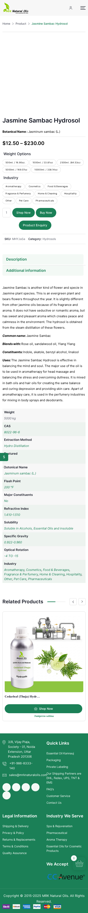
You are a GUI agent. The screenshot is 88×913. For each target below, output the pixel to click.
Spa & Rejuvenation (59, 826)
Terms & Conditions (15, 846)
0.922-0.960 (13, 542)
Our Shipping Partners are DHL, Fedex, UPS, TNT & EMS (63, 778)
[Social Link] (6, 787)
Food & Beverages (56, 570)
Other (8, 579)
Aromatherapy (14, 570)
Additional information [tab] (26, 270)
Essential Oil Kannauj (60, 753)
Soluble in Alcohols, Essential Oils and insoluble (38, 528)
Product (21, 23)
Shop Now (23, 212)
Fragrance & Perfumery (21, 574)
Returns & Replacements (18, 839)
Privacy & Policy (13, 833)
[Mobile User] (70, 8)
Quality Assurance (14, 853)
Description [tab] (16, 259)
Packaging (53, 760)
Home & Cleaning (52, 574)
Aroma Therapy (56, 839)
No (6, 501)
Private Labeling (57, 766)
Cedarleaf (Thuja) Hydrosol (23, 696)
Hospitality (73, 574)
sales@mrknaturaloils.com (28, 775)
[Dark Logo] (15, 8)
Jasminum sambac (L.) (20, 473)
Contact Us (53, 802)
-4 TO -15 (11, 556)
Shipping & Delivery (15, 826)
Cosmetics (33, 570)
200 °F (9, 487)
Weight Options (17, 154)
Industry (10, 178)
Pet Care (20, 579)
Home (6, 23)
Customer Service (58, 796)
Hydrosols (49, 239)
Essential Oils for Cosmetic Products (64, 848)
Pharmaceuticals (40, 579)
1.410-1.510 (12, 515)
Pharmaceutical (56, 833)
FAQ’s (50, 789)
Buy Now (46, 212)
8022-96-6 (12, 432)
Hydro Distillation (16, 446)
